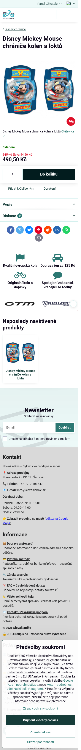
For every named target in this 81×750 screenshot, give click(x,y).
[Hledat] (51, 14)
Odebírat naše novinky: (39, 416)
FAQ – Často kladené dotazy (26, 585)
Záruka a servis (17, 574)
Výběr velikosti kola (20, 596)
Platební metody (18, 559)
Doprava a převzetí (20, 543)
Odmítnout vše (40, 732)
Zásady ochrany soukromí (40, 708)
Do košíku (48, 174)
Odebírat (65, 427)
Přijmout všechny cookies (40, 720)
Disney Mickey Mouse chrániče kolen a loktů (20, 374)
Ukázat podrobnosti (40, 742)
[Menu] (72, 14)
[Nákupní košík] (62, 14)
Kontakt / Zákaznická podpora (27, 612)
